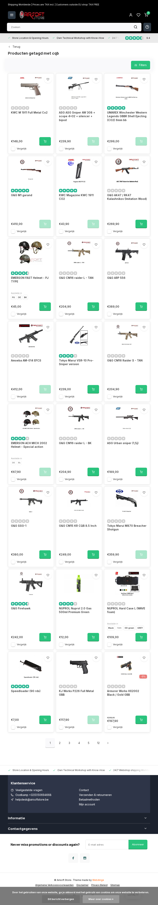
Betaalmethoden (89, 799)
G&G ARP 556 (116, 277)
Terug (16, 46)
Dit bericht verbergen (61, 899)
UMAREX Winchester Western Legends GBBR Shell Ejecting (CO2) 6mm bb (127, 116)
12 (98, 743)
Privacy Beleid (99, 885)
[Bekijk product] (45, 141)
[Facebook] (73, 858)
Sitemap (115, 885)
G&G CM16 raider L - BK (75, 443)
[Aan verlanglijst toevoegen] (48, 79)
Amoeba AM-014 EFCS (26, 360)
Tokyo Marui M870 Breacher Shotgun (126, 527)
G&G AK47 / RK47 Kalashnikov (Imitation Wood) (127, 197)
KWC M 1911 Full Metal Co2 (29, 112)
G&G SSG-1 (18, 525)
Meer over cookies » (100, 899)
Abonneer (138, 844)
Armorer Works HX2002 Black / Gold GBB (123, 692)
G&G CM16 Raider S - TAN (125, 360)
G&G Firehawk (20, 608)
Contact (84, 790)
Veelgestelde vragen (28, 790)
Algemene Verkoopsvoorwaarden (54, 885)
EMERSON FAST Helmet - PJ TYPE (30, 279)
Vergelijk (22, 148)
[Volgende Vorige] (108, 743)
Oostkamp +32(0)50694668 (33, 794)
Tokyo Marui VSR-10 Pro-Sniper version (76, 362)
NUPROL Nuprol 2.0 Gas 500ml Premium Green (75, 610)
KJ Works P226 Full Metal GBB (76, 692)
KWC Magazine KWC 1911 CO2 (76, 197)
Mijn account (87, 804)
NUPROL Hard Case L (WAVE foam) (126, 610)
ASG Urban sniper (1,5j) (123, 443)
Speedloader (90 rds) (25, 691)
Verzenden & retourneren (95, 794)
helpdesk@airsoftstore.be (32, 799)
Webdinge (98, 880)
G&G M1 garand (21, 195)
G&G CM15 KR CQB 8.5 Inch (78, 525)
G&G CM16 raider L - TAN (76, 277)
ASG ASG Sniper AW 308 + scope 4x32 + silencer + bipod (77, 116)
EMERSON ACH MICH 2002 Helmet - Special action (29, 445)
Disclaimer (82, 885)
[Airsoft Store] (31, 15)
